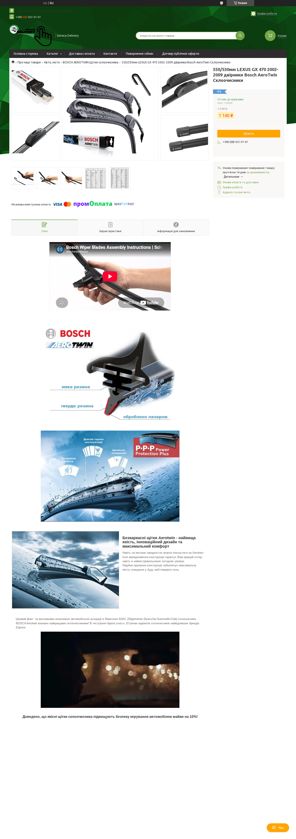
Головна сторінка (26, 53)
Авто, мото (52, 62)
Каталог (52, 53)
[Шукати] (240, 35)
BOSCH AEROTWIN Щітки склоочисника (90, 62)
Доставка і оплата (82, 53)
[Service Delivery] (30, 35)
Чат (281, 827)
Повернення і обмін (139, 53)
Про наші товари (29, 62)
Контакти (110, 53)
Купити (249, 133)
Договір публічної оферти (180, 53)
